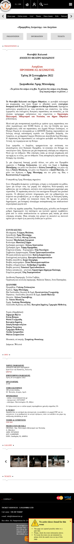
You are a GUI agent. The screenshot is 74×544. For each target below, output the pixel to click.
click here (9, 422)
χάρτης (9, 372)
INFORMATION (37, 36)
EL (16, 4)
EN (20, 4)
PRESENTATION (13, 36)
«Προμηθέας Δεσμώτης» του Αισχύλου (37, 27)
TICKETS (61, 36)
